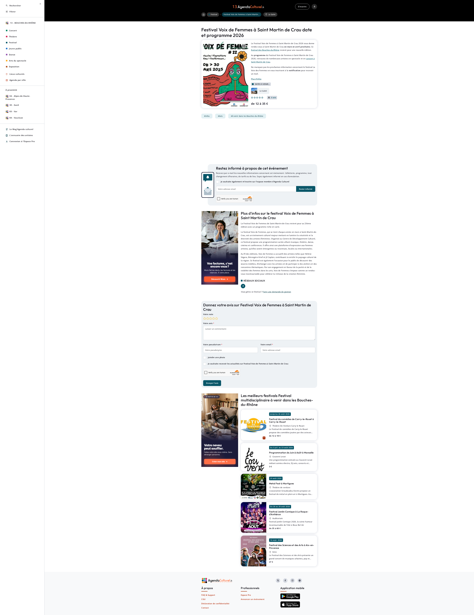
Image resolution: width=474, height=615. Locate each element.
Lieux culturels (15, 74)
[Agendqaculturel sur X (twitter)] (278, 580)
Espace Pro (246, 595)
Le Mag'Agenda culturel (19, 129)
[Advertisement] (259, 141)
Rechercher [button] (13, 5)
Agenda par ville (16, 80)
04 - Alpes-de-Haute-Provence (18, 97)
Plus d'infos (256, 79)
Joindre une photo (216, 357)
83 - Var (13, 111)
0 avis (273, 98)
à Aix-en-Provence (291, 546)
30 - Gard (14, 105)
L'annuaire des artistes (19, 135)
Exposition (14, 66)
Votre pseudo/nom (212, 344)
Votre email (266, 344)
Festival (13, 42)
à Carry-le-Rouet (291, 420)
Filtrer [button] (11, 11)
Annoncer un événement (252, 599)
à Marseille (291, 452)
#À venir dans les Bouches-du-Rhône (247, 116)
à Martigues (281, 483)
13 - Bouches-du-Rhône (23, 23)
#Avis (220, 116)
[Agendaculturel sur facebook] (285, 580)
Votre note (208, 314)
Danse (12, 54)
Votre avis (208, 323)
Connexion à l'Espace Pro (20, 141)
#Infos (207, 116)
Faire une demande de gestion (277, 292)
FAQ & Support (208, 595)
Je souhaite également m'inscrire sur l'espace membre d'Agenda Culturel (255, 181)
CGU (203, 599)
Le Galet (270, 14)
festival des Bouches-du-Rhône (265, 50)
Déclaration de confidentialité (215, 603)
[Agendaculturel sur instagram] (292, 580)
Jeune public (15, 48)
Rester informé (305, 189)
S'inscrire (302, 6)
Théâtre (13, 36)
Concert (13, 30)
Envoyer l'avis (212, 383)
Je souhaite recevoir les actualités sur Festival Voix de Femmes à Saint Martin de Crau (248, 363)
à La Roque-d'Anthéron (288, 513)
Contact (205, 607)
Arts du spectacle (17, 60)
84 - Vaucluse (16, 117)
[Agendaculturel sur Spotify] (299, 580)
